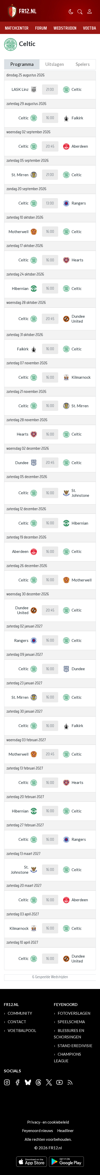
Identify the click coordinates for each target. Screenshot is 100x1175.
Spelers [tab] (83, 64)
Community (20, 1013)
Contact (17, 1021)
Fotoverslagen (74, 1013)
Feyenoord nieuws (37, 1130)
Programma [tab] (22, 64)
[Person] (90, 10)
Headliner (65, 1130)
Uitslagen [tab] (54, 64)
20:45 (50, 146)
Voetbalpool (22, 1030)
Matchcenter (16, 28)
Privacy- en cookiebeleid (48, 1122)
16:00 (50, 118)
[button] (80, 11)
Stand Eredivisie (75, 1045)
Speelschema (71, 1021)
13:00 (50, 203)
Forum (41, 28)
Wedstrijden (65, 28)
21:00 (50, 89)
